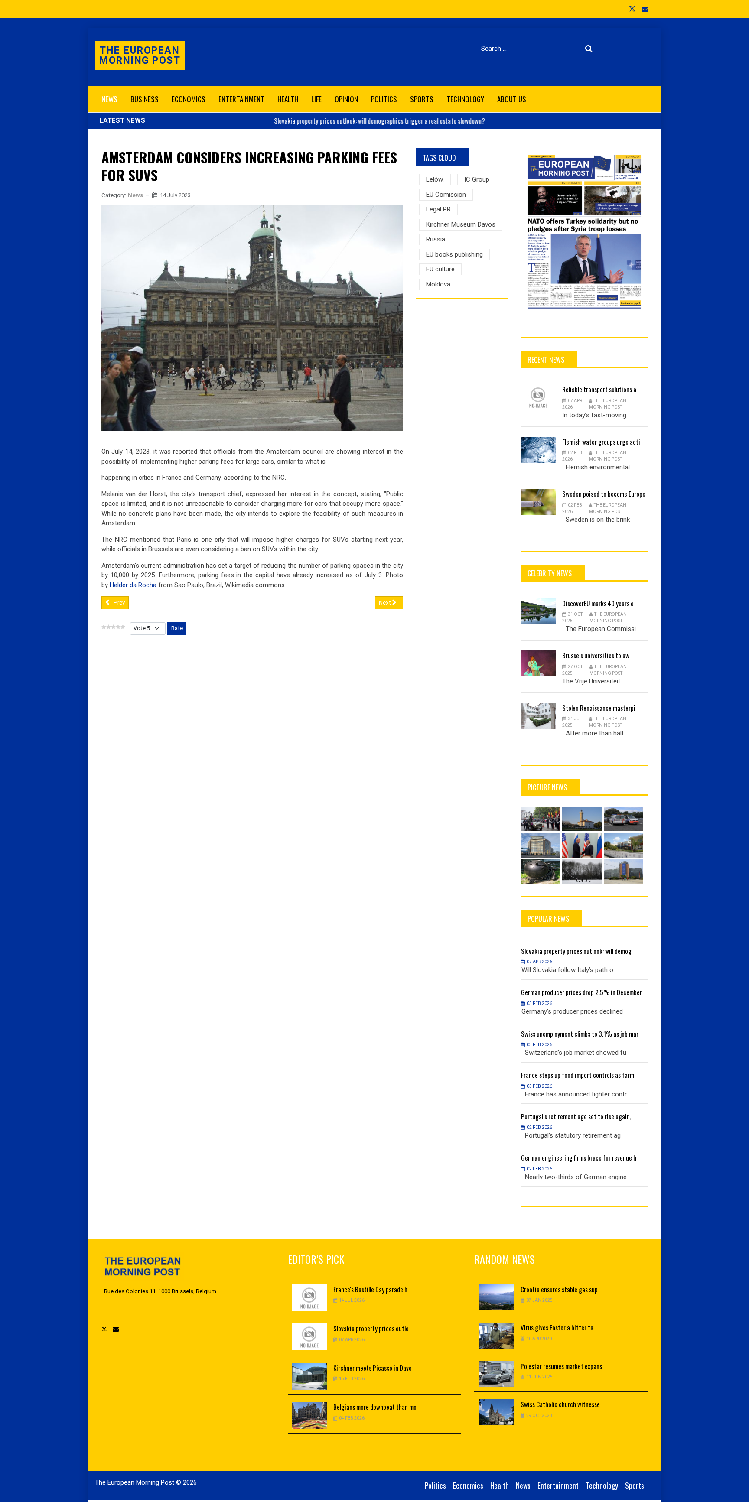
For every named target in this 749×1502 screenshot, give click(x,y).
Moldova (438, 284)
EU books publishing (454, 254)
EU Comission (446, 194)
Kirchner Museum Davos (460, 224)
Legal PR (438, 209)
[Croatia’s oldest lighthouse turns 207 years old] (582, 819)
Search (590, 48)
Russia (435, 239)
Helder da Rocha (133, 585)
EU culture (440, 269)
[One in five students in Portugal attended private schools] (624, 845)
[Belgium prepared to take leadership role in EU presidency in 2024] (541, 819)
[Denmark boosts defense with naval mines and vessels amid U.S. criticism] (541, 871)
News (135, 195)
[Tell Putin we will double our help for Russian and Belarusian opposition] (582, 845)
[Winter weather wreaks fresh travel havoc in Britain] (582, 871)
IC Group (476, 179)
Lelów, (435, 179)
